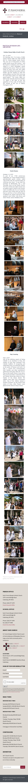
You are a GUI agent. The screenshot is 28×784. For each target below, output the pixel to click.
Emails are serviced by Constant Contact (13, 691)
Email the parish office (9, 605)
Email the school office (9, 625)
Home (4, 34)
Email (5, 670)
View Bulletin (5, 22)
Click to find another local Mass (12, 726)
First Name (6, 673)
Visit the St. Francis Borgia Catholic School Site (14, 2)
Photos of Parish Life (11, 34)
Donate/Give (15, 22)
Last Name (6, 676)
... (0, 783)
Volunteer (22, 22)
